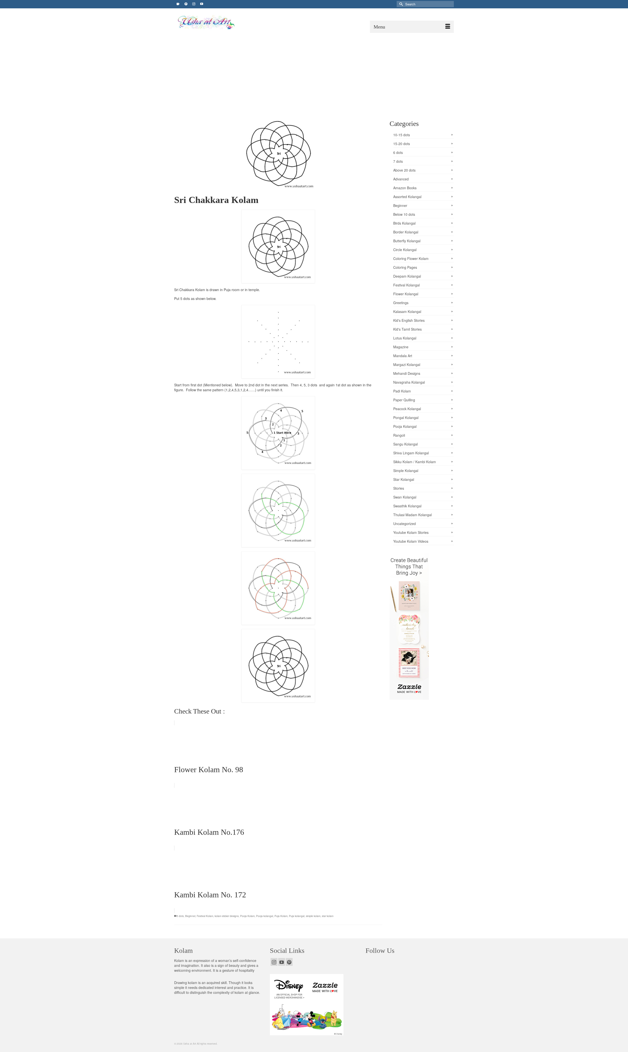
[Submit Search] (400, 4)
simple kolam (313, 916)
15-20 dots (401, 143)
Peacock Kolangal (407, 408)
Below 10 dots (404, 214)
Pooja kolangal (264, 916)
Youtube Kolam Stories (411, 532)
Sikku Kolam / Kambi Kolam (414, 461)
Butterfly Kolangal (406, 240)
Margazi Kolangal (406, 364)
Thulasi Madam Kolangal (412, 514)
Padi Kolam (402, 391)
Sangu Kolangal (405, 444)
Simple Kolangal (405, 470)
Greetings (400, 302)
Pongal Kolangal (406, 417)
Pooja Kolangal (405, 426)
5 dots (180, 916)
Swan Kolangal (404, 497)
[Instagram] (274, 962)
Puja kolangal (296, 916)
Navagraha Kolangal (409, 382)
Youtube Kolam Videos (410, 541)
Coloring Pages (405, 267)
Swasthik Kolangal (407, 505)
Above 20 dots (404, 170)
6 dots (398, 152)
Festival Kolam (205, 916)
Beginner (190, 916)
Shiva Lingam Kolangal (411, 452)
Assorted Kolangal (407, 196)
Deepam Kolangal (407, 276)
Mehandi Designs (406, 373)
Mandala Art (402, 355)
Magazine (400, 346)
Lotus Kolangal (404, 338)
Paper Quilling (404, 399)
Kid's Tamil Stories (407, 329)
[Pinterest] (289, 962)
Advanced (401, 178)
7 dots (398, 161)
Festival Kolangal (406, 285)
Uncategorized (404, 523)
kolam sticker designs (227, 916)
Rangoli (399, 435)
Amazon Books (405, 187)
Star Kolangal (403, 479)
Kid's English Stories (409, 320)
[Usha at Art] (219, 22)
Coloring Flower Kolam (411, 258)
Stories (398, 488)
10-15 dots (401, 134)
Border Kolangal (405, 231)
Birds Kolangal (404, 223)
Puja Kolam (281, 916)
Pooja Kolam (247, 916)
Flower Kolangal (405, 293)
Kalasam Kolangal (407, 311)
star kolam (327, 916)
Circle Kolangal (405, 249)
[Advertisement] (314, 69)
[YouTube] (281, 962)
